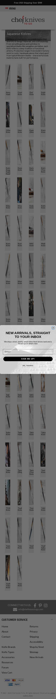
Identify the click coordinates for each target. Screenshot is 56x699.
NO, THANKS (28, 366)
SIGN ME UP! (28, 359)
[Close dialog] (53, 328)
